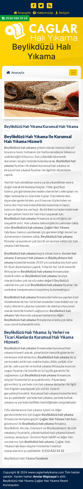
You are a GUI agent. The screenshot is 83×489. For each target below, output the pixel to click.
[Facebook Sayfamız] (33, 5)
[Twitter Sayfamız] (41, 5)
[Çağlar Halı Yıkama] (41, 31)
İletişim (63, 13)
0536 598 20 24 (15, 18)
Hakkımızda (44, 13)
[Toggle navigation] (73, 72)
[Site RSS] (49, 5)
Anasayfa (24, 13)
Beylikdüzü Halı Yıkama (18, 480)
